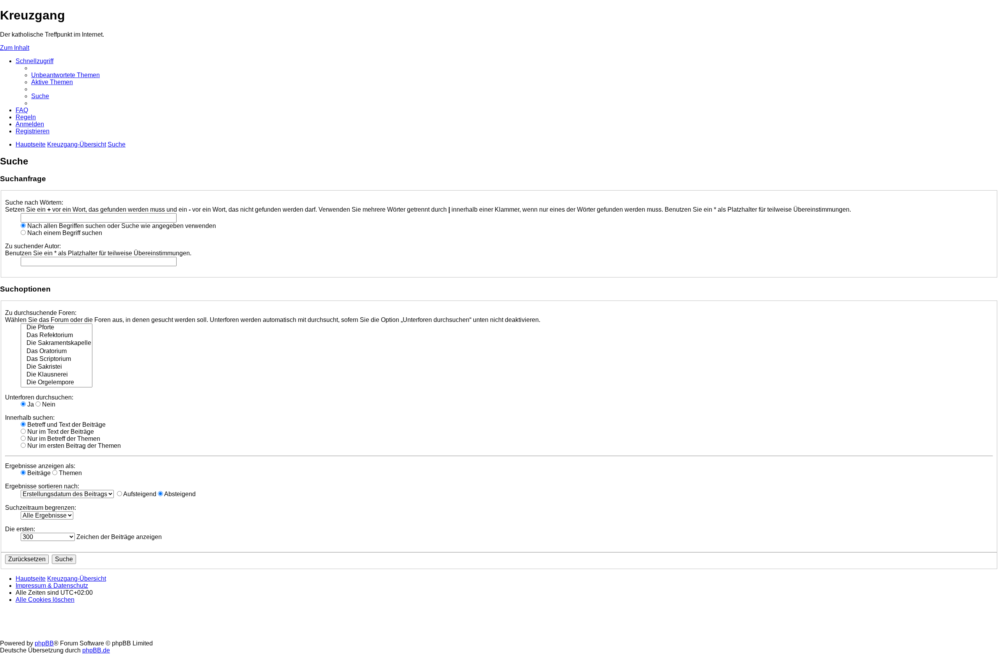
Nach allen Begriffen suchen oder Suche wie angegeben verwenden (121, 226)
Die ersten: (20, 529)
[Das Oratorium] (56, 351)
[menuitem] (65, 75)
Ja (30, 404)
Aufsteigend (139, 494)
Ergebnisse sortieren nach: (42, 486)
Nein (48, 404)
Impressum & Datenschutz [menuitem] (52, 585)
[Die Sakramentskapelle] (56, 343)
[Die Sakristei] (56, 367)
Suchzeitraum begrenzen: (40, 507)
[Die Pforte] (56, 328)
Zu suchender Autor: (33, 246)
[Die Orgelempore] (56, 383)
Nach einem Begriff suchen (64, 233)
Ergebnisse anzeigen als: (40, 466)
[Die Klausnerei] (56, 375)
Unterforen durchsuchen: (39, 397)
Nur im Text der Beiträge (60, 431)
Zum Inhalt (14, 47)
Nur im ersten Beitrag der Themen (73, 445)
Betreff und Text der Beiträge (66, 424)
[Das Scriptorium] (56, 359)
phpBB (44, 643)
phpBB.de (96, 650)
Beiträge (38, 473)
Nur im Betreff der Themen (63, 438)
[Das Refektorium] (56, 335)
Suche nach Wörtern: (34, 202)
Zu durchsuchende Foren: (40, 312)
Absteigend (179, 494)
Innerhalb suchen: (30, 417)
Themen (69, 473)
